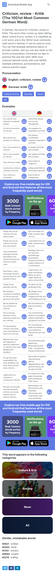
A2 (5, 99)
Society (28, 94)
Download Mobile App (20, 4)
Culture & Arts (11, 94)
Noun (40, 94)
